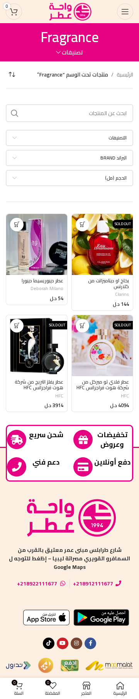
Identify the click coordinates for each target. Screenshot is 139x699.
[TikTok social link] (48, 643)
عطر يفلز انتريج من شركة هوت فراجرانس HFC (39, 384)
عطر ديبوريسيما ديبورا (42, 280)
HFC (125, 395)
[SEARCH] (15, 113)
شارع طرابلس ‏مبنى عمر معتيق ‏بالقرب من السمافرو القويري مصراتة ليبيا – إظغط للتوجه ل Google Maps (69, 558)
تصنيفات (72, 52)
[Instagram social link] (76, 643)
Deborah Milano (47, 288)
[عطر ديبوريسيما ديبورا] (36, 244)
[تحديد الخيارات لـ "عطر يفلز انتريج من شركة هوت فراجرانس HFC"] (17, 326)
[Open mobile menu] (125, 11)
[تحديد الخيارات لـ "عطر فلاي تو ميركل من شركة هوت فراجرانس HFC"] (82, 326)
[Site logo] (69, 11)
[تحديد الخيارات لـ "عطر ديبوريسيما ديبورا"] (17, 224)
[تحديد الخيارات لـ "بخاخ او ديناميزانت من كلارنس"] (82, 224)
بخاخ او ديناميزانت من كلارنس (108, 283)
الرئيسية (125, 74)
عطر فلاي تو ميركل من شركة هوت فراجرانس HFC (102, 384)
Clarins (122, 294)
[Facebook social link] (90, 643)
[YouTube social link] (62, 643)
